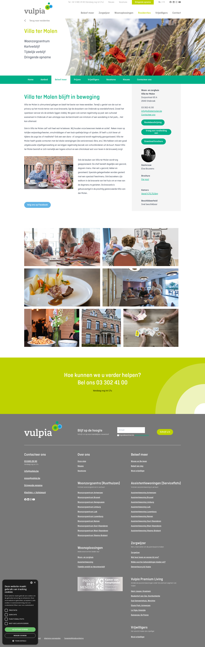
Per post (145, 179)
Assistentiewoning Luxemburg (143, 512)
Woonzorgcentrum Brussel (89, 497)
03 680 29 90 (30, 461)
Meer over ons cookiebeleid (23, 605)
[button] (20, 640)
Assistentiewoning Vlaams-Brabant (146, 531)
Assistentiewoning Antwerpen (143, 493)
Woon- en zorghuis (85, 557)
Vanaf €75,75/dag (149, 193)
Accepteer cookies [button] (20, 629)
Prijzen (77, 79)
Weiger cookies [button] (20, 636)
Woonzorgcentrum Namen (89, 521)
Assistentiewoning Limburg (142, 502)
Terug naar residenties (39, 20)
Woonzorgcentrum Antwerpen (90, 493)
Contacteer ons (144, 79)
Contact (176, 13)
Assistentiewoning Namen (142, 516)
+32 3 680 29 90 (78, 2)
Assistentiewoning (85, 562)
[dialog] (20, 612)
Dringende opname (143, 2)
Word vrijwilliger (137, 471)
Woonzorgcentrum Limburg (89, 507)
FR (163, 2)
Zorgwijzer (104, 13)
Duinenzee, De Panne (140, 615)
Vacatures (123, 2)
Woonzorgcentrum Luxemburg (90, 516)
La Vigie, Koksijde (138, 610)
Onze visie (82, 461)
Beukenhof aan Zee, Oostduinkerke (145, 596)
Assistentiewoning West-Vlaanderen (146, 526)
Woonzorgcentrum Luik (87, 512)
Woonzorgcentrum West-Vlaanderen (93, 531)
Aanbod (44, 79)
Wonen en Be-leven (139, 461)
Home (30, 79)
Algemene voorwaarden (52, 638)
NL (159, 2)
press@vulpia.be (32, 478)
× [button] (35, 582)
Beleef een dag (137, 466)
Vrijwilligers (161, 13)
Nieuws (111, 2)
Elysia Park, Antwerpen (140, 605)
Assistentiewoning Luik (140, 507)
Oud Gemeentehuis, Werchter (143, 601)
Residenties (144, 13)
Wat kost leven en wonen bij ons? (145, 557)
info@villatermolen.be (151, 111)
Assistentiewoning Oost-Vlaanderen (146, 521)
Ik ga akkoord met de (134, 435)
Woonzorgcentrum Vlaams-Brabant (93, 535)
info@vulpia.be (31, 471)
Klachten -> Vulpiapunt (35, 492)
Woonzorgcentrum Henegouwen (91, 502)
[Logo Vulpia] (38, 8)
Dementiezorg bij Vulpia (141, 567)
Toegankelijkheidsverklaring (74, 638)
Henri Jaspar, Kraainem (141, 591)
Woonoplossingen (123, 13)
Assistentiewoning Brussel (142, 497)
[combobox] (31, 582)
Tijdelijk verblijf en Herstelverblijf (91, 567)
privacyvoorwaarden (142, 435)
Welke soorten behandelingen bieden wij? (148, 562)
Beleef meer (87, 13)
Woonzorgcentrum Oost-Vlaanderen (93, 526)
